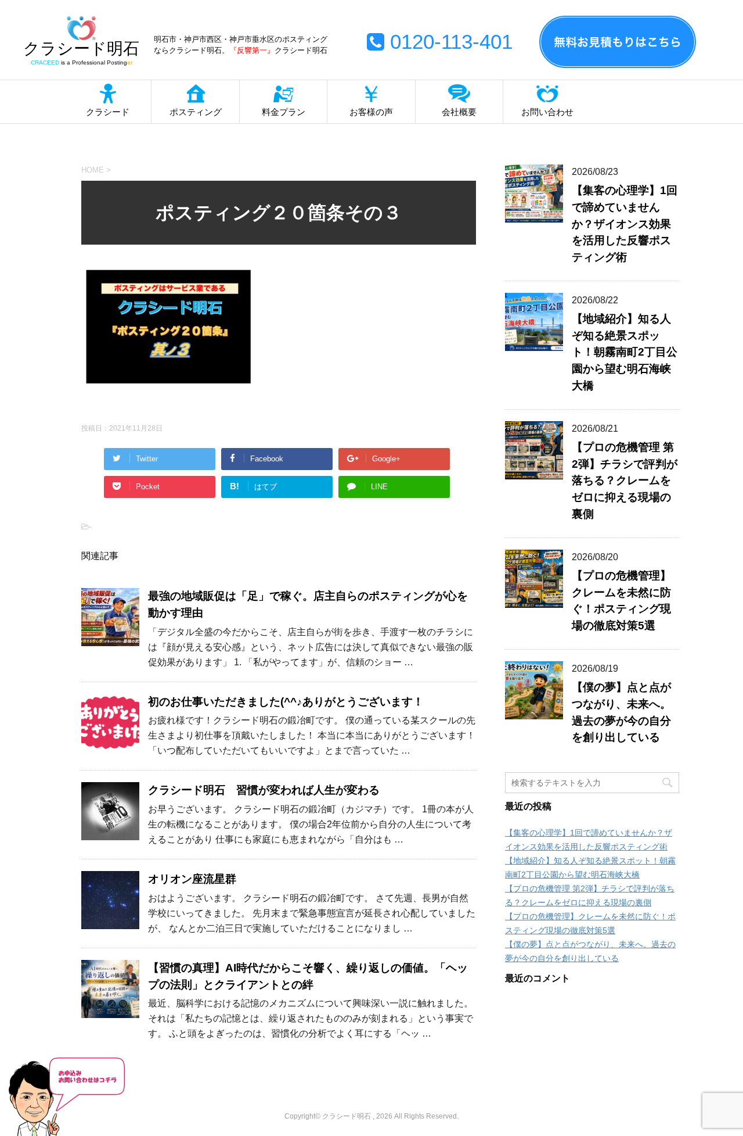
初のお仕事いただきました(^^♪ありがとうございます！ (286, 702)
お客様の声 (371, 112)
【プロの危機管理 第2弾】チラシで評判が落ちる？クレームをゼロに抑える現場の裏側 (624, 480)
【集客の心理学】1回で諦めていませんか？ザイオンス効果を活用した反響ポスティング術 (624, 223)
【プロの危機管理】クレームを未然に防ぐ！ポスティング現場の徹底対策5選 (621, 600)
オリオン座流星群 (192, 879)
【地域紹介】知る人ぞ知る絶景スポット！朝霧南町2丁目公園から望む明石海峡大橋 (624, 352)
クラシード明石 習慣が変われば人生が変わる (264, 790)
